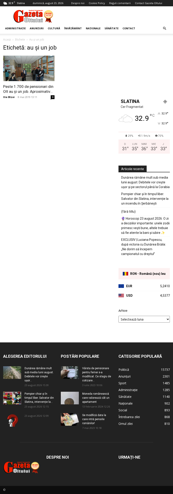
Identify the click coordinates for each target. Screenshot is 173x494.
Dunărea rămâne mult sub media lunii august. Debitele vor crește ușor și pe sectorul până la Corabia (145, 182)
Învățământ (73, 28)
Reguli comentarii (120, 3)
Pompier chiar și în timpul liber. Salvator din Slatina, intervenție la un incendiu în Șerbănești (144, 198)
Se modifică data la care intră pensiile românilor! (94, 419)
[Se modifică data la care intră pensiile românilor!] (70, 419)
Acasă (7, 39)
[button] (164, 28)
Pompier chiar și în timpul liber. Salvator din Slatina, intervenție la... (39, 397)
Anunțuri (37, 28)
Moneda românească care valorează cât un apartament (95, 397)
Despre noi (77, 3)
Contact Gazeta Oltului (148, 3)
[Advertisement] (117, 16)
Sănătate (111, 28)
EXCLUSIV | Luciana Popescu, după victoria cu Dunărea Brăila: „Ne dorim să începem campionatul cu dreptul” (143, 247)
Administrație (15, 28)
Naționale (93, 28)
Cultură (54, 28)
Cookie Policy (97, 3)
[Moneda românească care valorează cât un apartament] (70, 398)
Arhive (122, 310)
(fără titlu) (128, 211)
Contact (129, 28)
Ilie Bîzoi (9, 97)
